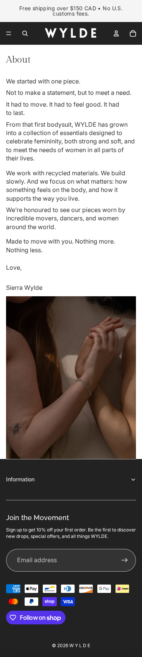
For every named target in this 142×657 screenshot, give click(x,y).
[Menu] (8, 33)
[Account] (116, 33)
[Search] (25, 33)
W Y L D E (79, 645)
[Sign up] (125, 560)
